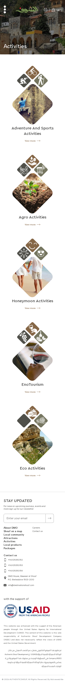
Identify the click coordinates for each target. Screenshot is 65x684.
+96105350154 (15, 570)
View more (30, 141)
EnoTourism (32, 385)
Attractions (11, 538)
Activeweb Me (56, 679)
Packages (9, 548)
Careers (36, 527)
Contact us (37, 531)
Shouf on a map (13, 531)
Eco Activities (32, 468)
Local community (14, 534)
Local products (13, 544)
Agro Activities (32, 217)
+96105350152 (15, 560)
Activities (9, 541)
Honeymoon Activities (32, 301)
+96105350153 (15, 565)
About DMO (11, 527)
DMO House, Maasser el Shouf (22, 578)
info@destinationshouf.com (21, 585)
